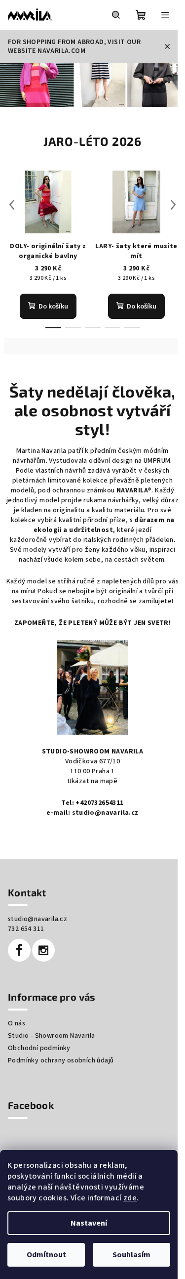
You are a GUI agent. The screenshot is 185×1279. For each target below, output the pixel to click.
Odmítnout (46, 1254)
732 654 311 (26, 929)
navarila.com (61, 51)
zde (130, 1197)
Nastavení (89, 1223)
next (173, 205)
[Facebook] (19, 950)
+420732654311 (99, 803)
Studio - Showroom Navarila (51, 1036)
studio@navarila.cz (105, 813)
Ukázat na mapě (93, 781)
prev (12, 205)
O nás (16, 1023)
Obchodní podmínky (39, 1048)
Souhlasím (131, 1254)
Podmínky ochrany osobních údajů (60, 1060)
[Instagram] (43, 950)
